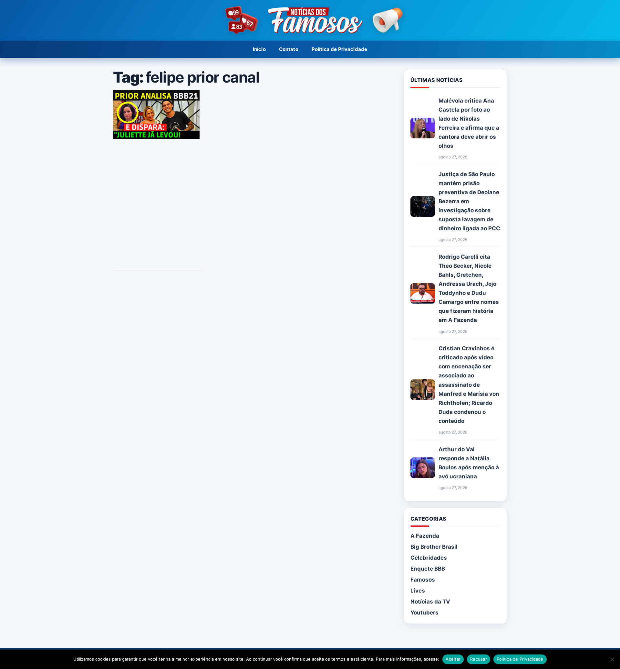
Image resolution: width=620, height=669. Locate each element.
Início (259, 49)
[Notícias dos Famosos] (310, 20)
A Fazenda (424, 536)
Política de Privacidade (339, 49)
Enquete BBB (427, 568)
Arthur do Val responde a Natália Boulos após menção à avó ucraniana (469, 463)
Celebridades (428, 557)
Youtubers (424, 612)
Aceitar (453, 659)
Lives (417, 590)
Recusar (478, 659)
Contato (288, 49)
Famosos (422, 579)
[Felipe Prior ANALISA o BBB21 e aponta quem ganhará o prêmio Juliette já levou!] (156, 137)
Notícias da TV (430, 601)
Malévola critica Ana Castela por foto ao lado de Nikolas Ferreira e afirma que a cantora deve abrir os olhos (469, 123)
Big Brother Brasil (434, 547)
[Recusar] (612, 659)
